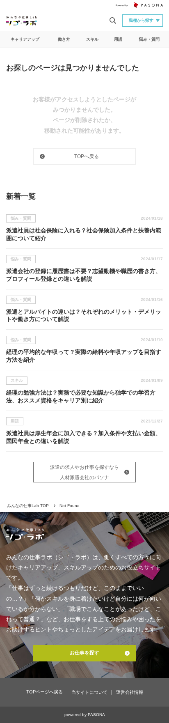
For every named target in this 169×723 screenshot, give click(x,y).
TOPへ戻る (86, 156)
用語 (118, 39)
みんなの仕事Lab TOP (28, 505)
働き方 (64, 39)
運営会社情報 (129, 692)
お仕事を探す (84, 653)
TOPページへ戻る (44, 691)
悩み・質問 (149, 39)
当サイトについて (89, 692)
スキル (92, 39)
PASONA (96, 714)
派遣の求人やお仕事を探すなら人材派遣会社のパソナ (84, 472)
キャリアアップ (25, 39)
